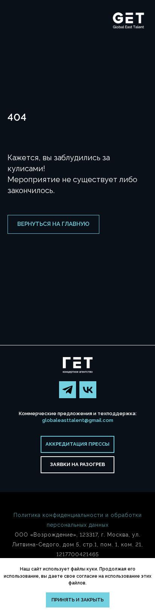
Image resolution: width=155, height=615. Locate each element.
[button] (77, 464)
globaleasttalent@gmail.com (77, 420)
